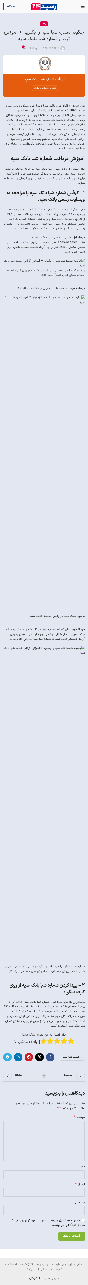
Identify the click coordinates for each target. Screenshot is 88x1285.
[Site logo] (44, 6)
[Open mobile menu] (82, 6)
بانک (44, 23)
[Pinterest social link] (29, 1057)
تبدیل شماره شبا (69, 178)
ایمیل (80, 1184)
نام (81, 1166)
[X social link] (39, 1057)
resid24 (54, 48)
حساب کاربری (11, 6)
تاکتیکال (34, 1278)
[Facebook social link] (50, 1057)
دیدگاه (79, 1117)
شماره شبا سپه (71, 1057)
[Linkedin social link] (18, 1057)
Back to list (44, 1076)
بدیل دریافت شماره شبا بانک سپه (57, 169)
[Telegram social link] (7, 1057)
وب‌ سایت (79, 1202)
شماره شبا (42, 106)
